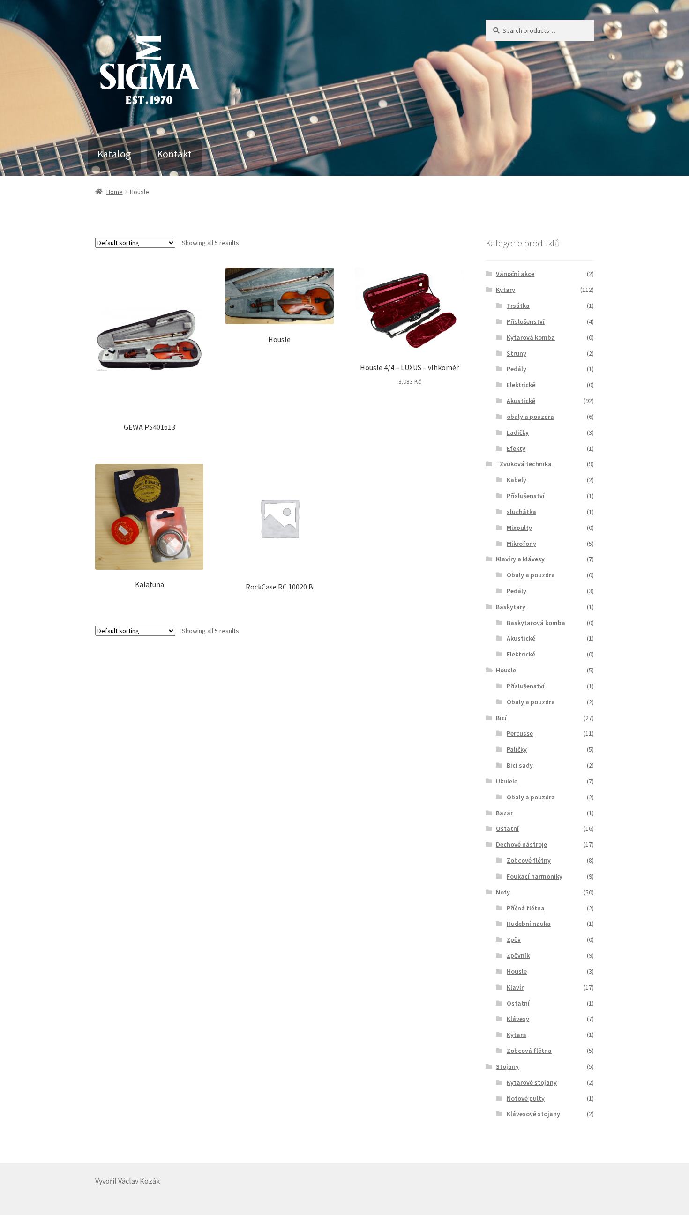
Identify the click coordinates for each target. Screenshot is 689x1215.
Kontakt (174, 154)
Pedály (516, 369)
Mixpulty (519, 527)
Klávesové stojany (533, 1114)
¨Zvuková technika (524, 464)
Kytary (505, 289)
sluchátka (521, 511)
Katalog (114, 154)
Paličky (517, 749)
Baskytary (510, 607)
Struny (516, 353)
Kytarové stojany (532, 1082)
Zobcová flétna (529, 1050)
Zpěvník (518, 955)
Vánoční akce (515, 273)
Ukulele (506, 781)
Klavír (515, 987)
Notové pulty (526, 1098)
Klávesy (518, 1018)
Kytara (516, 1034)
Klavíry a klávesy (520, 559)
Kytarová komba (531, 337)
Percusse (520, 733)
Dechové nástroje (521, 844)
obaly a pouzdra (530, 416)
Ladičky (518, 432)
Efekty (516, 448)
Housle (506, 670)
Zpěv (514, 939)
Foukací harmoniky (534, 876)
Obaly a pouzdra (531, 575)
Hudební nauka (529, 923)
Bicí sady (520, 765)
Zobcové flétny (529, 860)
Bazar (504, 813)
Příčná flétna (526, 908)
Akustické (521, 400)
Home (114, 191)
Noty (503, 892)
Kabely (516, 480)
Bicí (501, 718)
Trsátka (518, 305)
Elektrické (521, 384)
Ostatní (507, 828)
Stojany (507, 1066)
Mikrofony (521, 543)
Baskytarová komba (536, 623)
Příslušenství (526, 321)
